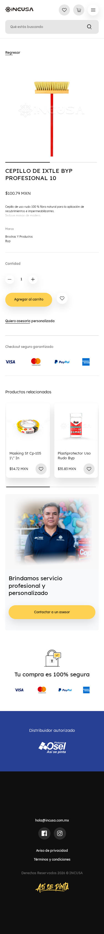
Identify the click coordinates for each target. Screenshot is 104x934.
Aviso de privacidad (52, 850)
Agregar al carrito (28, 299)
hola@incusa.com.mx (52, 820)
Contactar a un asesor (52, 612)
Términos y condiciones (52, 859)
